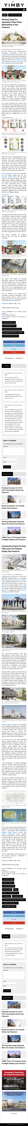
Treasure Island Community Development (13, 899)
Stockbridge (6, 896)
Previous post (10, 358)
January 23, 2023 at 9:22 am (14, 405)
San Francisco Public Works (14, 176)
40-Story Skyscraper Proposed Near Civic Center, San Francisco (13, 522)
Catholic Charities (8, 882)
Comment (5, 446)
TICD (3, 830)
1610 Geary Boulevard (8, 322)
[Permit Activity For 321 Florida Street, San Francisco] (14, 501)
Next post (19, 358)
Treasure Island (17, 896)
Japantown (5, 54)
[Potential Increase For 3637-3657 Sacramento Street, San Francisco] (14, 483)
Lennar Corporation (8, 834)
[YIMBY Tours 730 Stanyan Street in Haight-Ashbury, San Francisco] (14, 533)
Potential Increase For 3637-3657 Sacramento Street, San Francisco (13, 490)
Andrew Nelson (6, 49)
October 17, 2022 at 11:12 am (14, 373)
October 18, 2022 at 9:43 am (15, 943)
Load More (14, 1118)
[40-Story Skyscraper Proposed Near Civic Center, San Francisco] (14, 517)
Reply (6, 375)
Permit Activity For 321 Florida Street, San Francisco (13, 507)
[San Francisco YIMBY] (14, 4)
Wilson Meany (18, 832)
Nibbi (3, 854)
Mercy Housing (7, 889)
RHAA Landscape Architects (10, 173)
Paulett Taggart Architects (10, 724)
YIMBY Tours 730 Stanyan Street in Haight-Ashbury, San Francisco (14, 538)
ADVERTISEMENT (14, 1113)
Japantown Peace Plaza (9, 325)
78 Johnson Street (8, 879)
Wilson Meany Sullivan (9, 906)
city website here (16, 300)
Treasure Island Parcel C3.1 (10, 903)
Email (4, 462)
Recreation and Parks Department (11, 329)
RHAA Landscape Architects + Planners (13, 332)
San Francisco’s (18, 60)
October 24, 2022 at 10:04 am (15, 390)
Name (4, 457)
